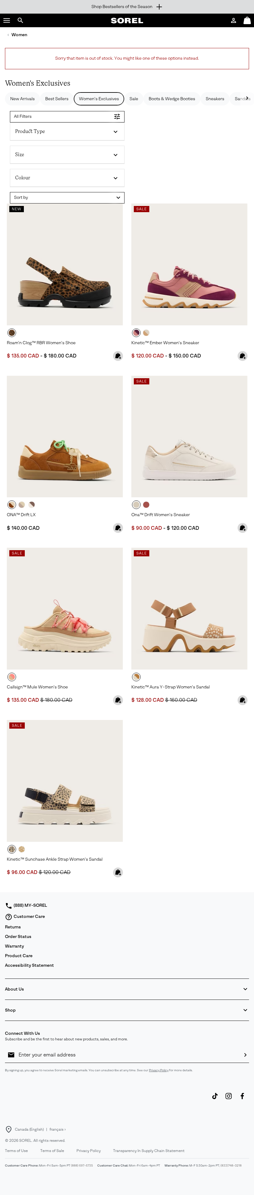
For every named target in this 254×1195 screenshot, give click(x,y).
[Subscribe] (245, 1055)
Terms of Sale (52, 1151)
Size (19, 154)
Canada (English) (29, 1129)
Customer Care (29, 916)
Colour (22, 177)
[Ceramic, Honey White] (65, 609)
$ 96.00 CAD (23, 872)
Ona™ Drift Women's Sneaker (160, 514)
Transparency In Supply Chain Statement (149, 1151)
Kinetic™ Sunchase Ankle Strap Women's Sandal (55, 859)
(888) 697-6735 (82, 1165)
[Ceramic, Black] (65, 781)
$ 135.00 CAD (23, 355)
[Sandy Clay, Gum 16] (146, 504)
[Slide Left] (247, 99)
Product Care (19, 955)
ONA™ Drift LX (21, 514)
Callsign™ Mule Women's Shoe (37, 687)
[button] (7, 20)
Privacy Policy (159, 1070)
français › (58, 1129)
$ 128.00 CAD (148, 700)
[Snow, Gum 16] (146, 332)
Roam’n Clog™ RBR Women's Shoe (41, 343)
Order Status (18, 936)
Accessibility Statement (29, 965)
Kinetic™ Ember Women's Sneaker (165, 343)
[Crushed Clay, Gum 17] (21, 504)
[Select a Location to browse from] (8, 1129)
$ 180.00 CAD (60, 355)
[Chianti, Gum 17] (189, 264)
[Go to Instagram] (228, 1099)
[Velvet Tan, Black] (65, 264)
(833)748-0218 (231, 1165)
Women (19, 34)
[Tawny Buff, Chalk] (189, 609)
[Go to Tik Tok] (215, 1099)
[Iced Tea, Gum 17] (65, 437)
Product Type (30, 131)
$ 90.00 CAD (146, 528)
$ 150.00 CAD (185, 355)
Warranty (14, 946)
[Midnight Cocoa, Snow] (31, 504)
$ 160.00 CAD (181, 700)
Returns (13, 927)
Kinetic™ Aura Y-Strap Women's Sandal (170, 687)
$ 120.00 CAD (147, 355)
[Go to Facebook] (242, 1099)
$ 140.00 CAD (23, 528)
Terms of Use (16, 1151)
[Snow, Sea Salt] (189, 437)
